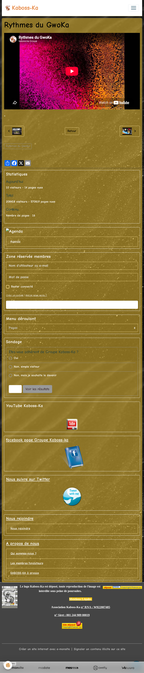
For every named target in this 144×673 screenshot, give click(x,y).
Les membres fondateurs (26, 563)
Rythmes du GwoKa (18, 146)
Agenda (15, 241)
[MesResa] (72, 667)
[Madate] (44, 667)
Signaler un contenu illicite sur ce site (99, 649)
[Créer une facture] (127, 667)
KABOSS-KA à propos (24, 573)
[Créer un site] (16, 667)
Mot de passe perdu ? (36, 295)
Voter (15, 389)
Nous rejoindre (20, 528)
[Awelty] (99, 667)
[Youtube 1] (72, 424)
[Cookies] (8, 665)
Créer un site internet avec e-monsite (44, 649)
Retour (72, 131)
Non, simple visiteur (27, 366)
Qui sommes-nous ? (23, 553)
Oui (16, 358)
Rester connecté (22, 286)
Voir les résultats (37, 389)
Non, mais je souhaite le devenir (35, 375)
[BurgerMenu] (133, 7)
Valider (72, 305)
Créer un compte (14, 295)
